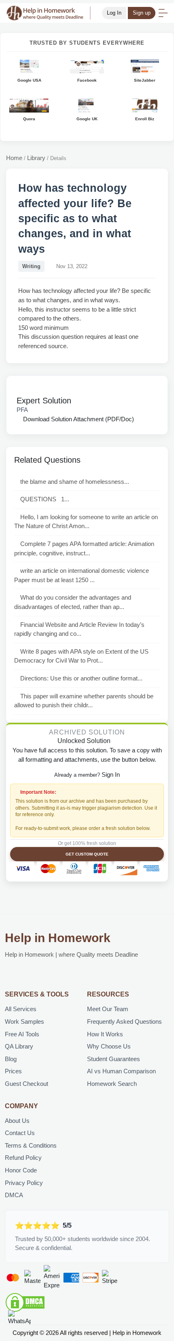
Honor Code (21, 1170)
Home (14, 157)
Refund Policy (23, 1157)
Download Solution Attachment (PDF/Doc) (77, 419)
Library (36, 157)
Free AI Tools (22, 1034)
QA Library (19, 1046)
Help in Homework (57, 938)
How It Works (105, 1034)
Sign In (111, 774)
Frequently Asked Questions (124, 1021)
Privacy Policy (24, 1182)
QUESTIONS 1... (44, 499)
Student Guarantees (113, 1058)
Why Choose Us (109, 1046)
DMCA (14, 1195)
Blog (11, 1058)
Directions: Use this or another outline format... (81, 678)
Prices (13, 1071)
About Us (17, 1120)
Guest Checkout (26, 1083)
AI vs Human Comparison (121, 1071)
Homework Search (112, 1083)
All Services (20, 1008)
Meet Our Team (107, 1008)
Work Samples (24, 1021)
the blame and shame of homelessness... (74, 481)
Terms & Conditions (31, 1145)
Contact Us (20, 1132)
